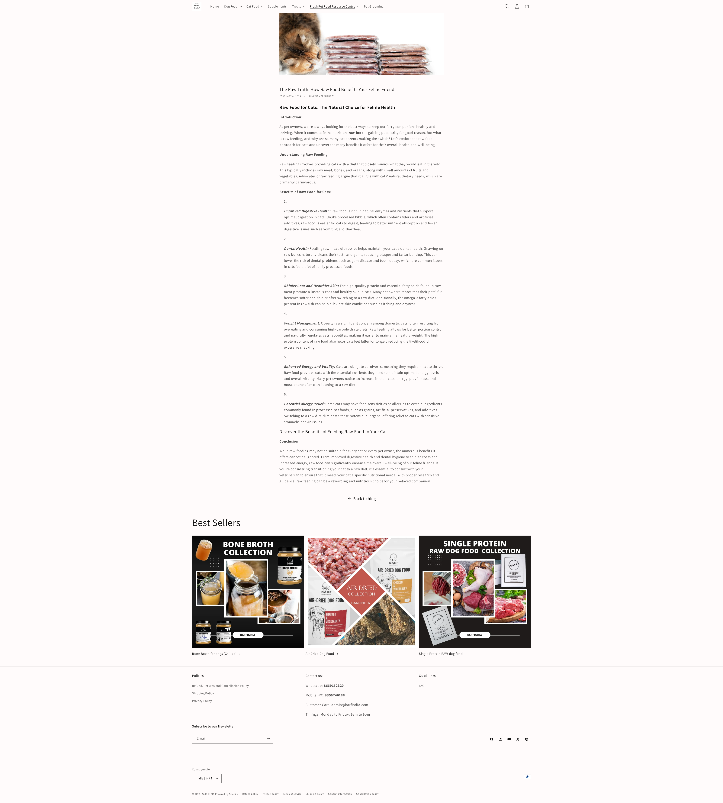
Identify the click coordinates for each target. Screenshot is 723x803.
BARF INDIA (207, 794)
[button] (233, 6)
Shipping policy (315, 793)
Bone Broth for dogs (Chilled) (214, 653)
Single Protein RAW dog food (441, 653)
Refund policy (250, 793)
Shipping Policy (203, 693)
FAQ (421, 686)
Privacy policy (270, 793)
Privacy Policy (202, 701)
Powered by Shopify (226, 794)
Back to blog (364, 498)
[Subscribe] (268, 738)
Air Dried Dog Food (320, 653)
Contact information (340, 793)
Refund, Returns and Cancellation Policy (220, 686)
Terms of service (292, 793)
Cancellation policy (367, 793)
